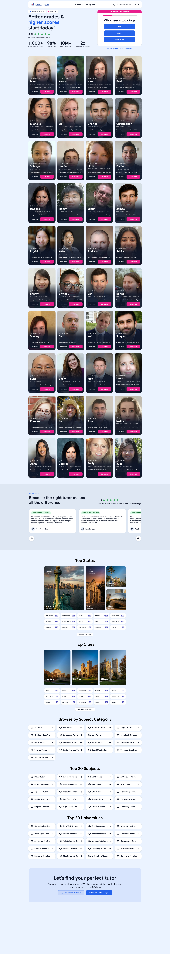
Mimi (33, 81)
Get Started (47, 91)
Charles (92, 124)
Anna (33, 463)
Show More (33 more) (85, 634)
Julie (119, 463)
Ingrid (34, 251)
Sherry (34, 293)
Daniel (120, 166)
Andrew (93, 251)
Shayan (121, 336)
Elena (91, 166)
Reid (119, 81)
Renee (120, 293)
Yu (60, 421)
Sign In (136, 5)
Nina (90, 81)
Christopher (124, 124)
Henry (63, 209)
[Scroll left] (31, 538)
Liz (60, 124)
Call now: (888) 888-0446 (124, 5)
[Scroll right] (138, 538)
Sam (61, 336)
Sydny (120, 421)
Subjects (78, 5)
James (120, 209)
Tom (90, 421)
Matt (90, 378)
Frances (35, 421)
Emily (62, 378)
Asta (62, 251)
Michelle (35, 124)
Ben (90, 293)
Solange (35, 166)
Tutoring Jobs (90, 5)
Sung (33, 378)
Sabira (120, 251)
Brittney (64, 293)
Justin (63, 166)
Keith (91, 336)
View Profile (35, 91)
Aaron (63, 81)
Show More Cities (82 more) (85, 709)
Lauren (120, 378)
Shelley (34, 336)
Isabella (35, 209)
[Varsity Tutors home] (40, 4)
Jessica (63, 463)
